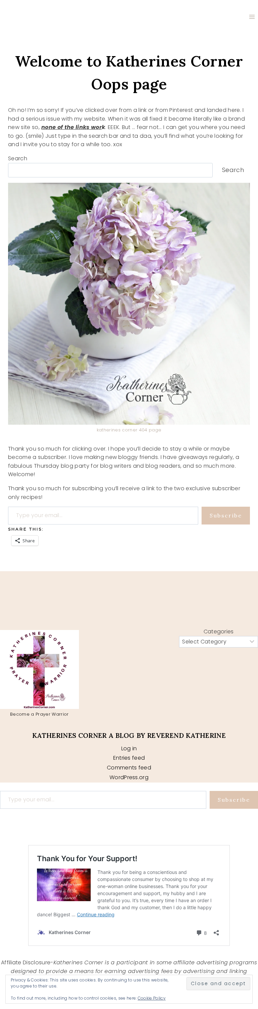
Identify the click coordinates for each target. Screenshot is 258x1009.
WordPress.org (129, 777)
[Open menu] (252, 16)
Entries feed (129, 758)
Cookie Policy (152, 998)
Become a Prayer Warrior (39, 714)
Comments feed (129, 767)
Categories (219, 631)
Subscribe (226, 515)
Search (17, 158)
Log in (129, 748)
